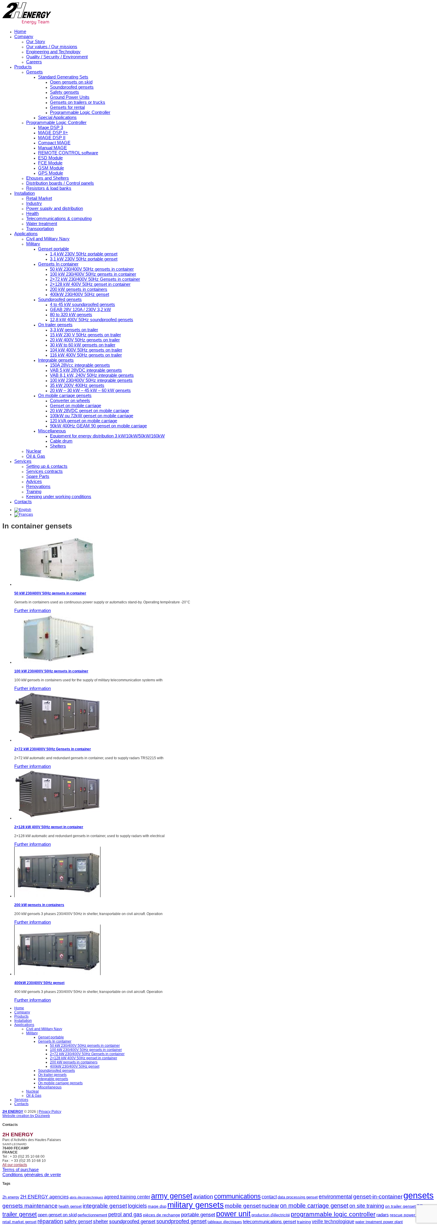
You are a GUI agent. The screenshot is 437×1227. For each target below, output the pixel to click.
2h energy (10, 1197)
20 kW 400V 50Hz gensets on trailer (85, 339)
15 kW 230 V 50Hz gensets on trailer (85, 334)
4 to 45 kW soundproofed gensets (82, 304)
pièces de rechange (161, 1214)
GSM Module (51, 167)
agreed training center (127, 1196)
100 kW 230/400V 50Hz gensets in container (93, 274)
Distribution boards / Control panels (60, 183)
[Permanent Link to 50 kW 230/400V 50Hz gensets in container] (57, 584)
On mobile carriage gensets (65, 395)
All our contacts (14, 1165)
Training (33, 491)
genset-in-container (378, 1196)
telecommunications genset (269, 1221)
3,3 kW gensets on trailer (74, 329)
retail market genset (19, 1222)
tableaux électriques (225, 1222)
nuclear (270, 1206)
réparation (50, 1221)
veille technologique (333, 1221)
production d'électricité (270, 1215)
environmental (335, 1197)
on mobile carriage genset (314, 1205)
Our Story (35, 41)
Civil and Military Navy (48, 238)
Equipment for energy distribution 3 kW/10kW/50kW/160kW (107, 435)
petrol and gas (125, 1214)
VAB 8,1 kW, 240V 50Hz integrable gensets (92, 375)
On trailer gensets (55, 324)
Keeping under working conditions (58, 496)
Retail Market (39, 198)
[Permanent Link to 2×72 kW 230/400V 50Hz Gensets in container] (57, 740)
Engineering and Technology (53, 51)
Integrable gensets (56, 360)
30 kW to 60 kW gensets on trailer (82, 344)
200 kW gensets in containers (78, 289)
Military (33, 243)
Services (23, 461)
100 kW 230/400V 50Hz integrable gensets (91, 380)
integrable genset (105, 1206)
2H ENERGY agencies (44, 1196)
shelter (100, 1221)
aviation (203, 1196)
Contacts (23, 501)
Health (32, 213)
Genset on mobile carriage (75, 405)
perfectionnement (92, 1215)
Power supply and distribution (54, 208)
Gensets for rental (67, 107)
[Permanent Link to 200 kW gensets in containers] (57, 896)
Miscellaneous (52, 430)
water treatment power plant (379, 1222)
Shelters (58, 445)
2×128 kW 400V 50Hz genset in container (90, 284)
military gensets (195, 1205)
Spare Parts (37, 476)
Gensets (34, 71)
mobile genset (243, 1206)
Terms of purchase (20, 1169)
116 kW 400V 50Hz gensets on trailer (86, 354)
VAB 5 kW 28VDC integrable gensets (86, 370)
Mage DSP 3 (50, 127)
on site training (366, 1206)
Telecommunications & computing (59, 218)
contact (269, 1196)
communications (237, 1196)
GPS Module (50, 172)
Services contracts (44, 471)
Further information (32, 610)
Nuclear (33, 451)
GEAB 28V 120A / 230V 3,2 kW (80, 309)
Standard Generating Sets (63, 76)
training (304, 1221)
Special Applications (57, 117)
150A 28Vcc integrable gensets (80, 365)
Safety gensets (64, 92)
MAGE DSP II (51, 137)
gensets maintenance (30, 1206)
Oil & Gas (35, 456)
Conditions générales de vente (31, 1174)
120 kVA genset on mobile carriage (83, 420)
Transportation (40, 228)
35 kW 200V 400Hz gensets (77, 385)
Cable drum (61, 440)
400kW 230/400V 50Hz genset (79, 294)
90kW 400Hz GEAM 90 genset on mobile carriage (98, 425)
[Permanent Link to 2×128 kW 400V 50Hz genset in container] (57, 818)
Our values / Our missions (51, 46)
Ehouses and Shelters (47, 178)
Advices (34, 481)
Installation (24, 193)
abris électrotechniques (86, 1197)
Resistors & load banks (48, 188)
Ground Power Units (69, 97)
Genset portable (53, 248)
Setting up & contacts (46, 466)
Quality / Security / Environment (57, 56)
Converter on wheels (70, 400)
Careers (34, 61)
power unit (233, 1214)
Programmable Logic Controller (80, 112)
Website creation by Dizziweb (26, 1116)
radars (382, 1214)
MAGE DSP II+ (53, 132)
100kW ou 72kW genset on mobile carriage (91, 415)
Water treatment (41, 223)
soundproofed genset (132, 1221)
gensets (418, 1195)
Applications (26, 233)
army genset (171, 1196)
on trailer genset (400, 1206)
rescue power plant (408, 1214)
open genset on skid (57, 1214)
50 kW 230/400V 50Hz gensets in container (92, 269)
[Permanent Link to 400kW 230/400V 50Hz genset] (57, 974)
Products (23, 66)
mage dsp (157, 1206)
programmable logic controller (333, 1214)
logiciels (137, 1206)
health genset (70, 1206)
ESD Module (50, 157)
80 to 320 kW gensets (71, 314)
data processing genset (298, 1197)
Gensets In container (58, 263)
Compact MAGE (54, 142)
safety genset (78, 1221)
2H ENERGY (12, 1112)
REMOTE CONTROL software (68, 152)
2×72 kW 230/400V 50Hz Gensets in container (95, 279)
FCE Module (50, 162)
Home (20, 31)
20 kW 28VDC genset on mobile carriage (89, 410)
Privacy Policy (50, 1112)
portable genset (198, 1214)
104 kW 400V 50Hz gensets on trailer (86, 349)
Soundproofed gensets (72, 87)
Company (23, 36)
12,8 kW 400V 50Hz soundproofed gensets (91, 319)
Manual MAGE (52, 147)
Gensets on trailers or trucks (77, 102)
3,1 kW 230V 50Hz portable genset (83, 258)
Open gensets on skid (71, 81)
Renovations (38, 486)
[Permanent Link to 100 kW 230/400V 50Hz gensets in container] (57, 662)
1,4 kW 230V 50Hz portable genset (83, 253)
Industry (34, 203)
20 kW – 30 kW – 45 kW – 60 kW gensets (90, 390)
